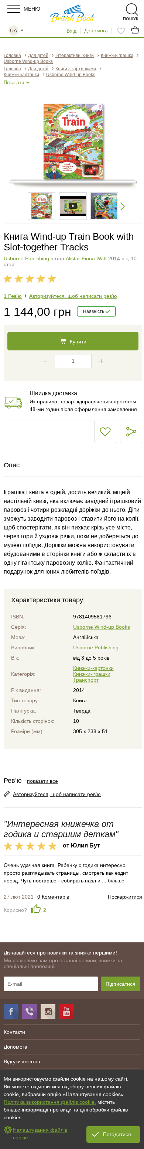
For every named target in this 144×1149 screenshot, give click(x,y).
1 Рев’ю (13, 296)
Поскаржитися (125, 897)
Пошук (119, 9)
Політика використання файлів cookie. (50, 1102)
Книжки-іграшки (91, 674)
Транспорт (86, 680)
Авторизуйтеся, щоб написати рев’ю (73, 296)
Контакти (14, 1032)
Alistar (73, 258)
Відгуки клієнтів (22, 1061)
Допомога (96, 30)
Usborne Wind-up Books (101, 627)
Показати (14, 82)
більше (116, 881)
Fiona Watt (94, 258)
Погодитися (117, 1134)
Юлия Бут (85, 845)
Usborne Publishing (26, 258)
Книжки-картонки (93, 668)
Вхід (71, 31)
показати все (42, 781)
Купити (78, 342)
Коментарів (53, 897)
